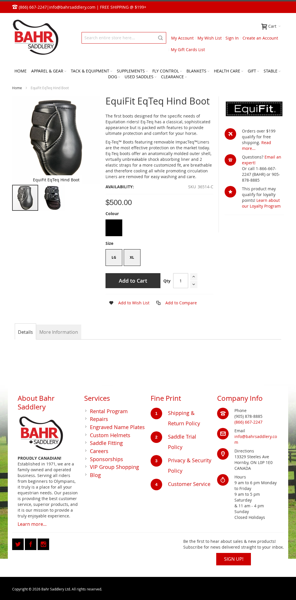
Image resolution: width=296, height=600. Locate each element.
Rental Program (109, 411)
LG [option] (114, 257)
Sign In (232, 38)
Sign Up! (233, 559)
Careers (99, 451)
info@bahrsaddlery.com (72, 7)
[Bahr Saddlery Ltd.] (35, 38)
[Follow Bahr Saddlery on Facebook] (31, 543)
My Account (182, 38)
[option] (114, 227)
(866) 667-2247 (248, 422)
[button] (52, 197)
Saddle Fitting (106, 442)
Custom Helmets (110, 435)
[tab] (25, 332)
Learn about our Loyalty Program (261, 203)
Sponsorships (106, 459)
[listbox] (159, 228)
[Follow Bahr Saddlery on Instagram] (43, 543)
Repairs (99, 418)
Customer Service (189, 483)
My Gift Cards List (188, 49)
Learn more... (32, 524)
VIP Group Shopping (114, 466)
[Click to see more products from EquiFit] (254, 109)
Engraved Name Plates (117, 427)
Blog (95, 475)
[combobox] (124, 38)
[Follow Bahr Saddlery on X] (18, 543)
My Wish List (209, 38)
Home (17, 87)
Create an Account (260, 38)
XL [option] (132, 257)
